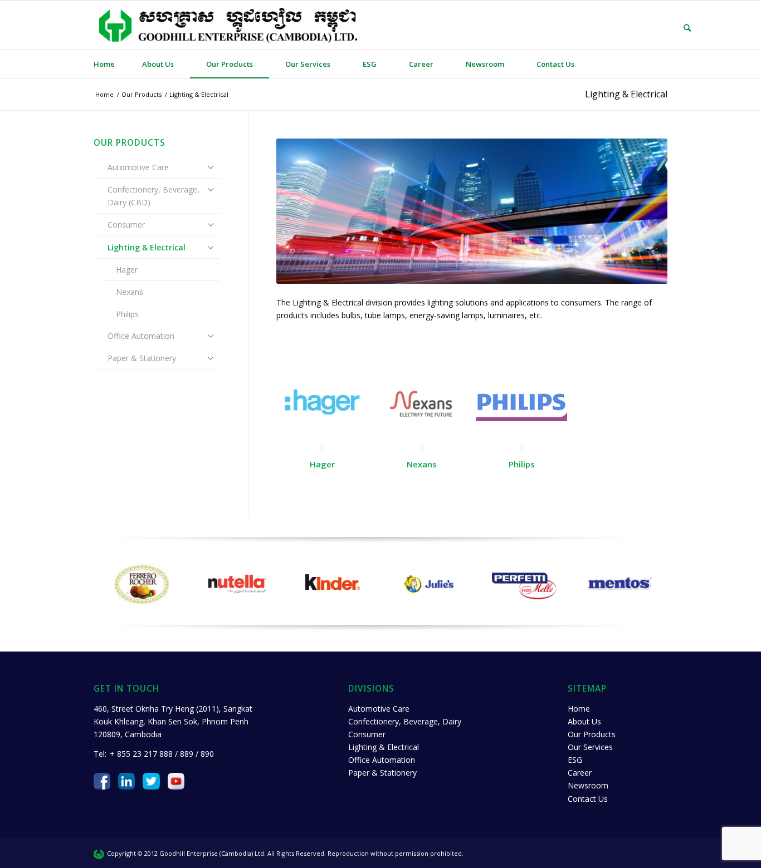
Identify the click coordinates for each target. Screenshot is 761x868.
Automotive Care (138, 167)
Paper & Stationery (142, 358)
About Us (584, 721)
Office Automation (141, 336)
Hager (127, 269)
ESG (575, 759)
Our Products (592, 734)
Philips (127, 314)
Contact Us (588, 798)
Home (579, 708)
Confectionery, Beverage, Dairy (404, 721)
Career (580, 772)
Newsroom (588, 785)
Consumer (126, 224)
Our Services (590, 747)
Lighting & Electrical (626, 94)
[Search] (679, 28)
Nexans (129, 292)
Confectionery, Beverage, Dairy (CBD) (153, 196)
